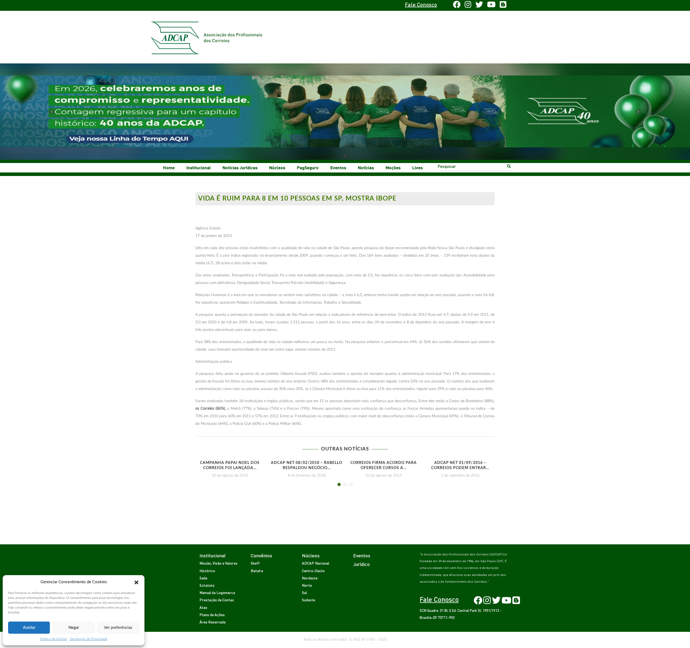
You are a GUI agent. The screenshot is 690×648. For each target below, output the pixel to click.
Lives (417, 167)
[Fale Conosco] (212, 5)
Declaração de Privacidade (88, 638)
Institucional (199, 167)
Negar (73, 628)
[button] (136, 582)
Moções (393, 167)
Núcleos (277, 167)
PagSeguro (308, 167)
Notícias (366, 167)
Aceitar (29, 628)
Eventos (338, 167)
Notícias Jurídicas (240, 167)
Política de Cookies (53, 638)
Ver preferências (118, 628)
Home (169, 167)
